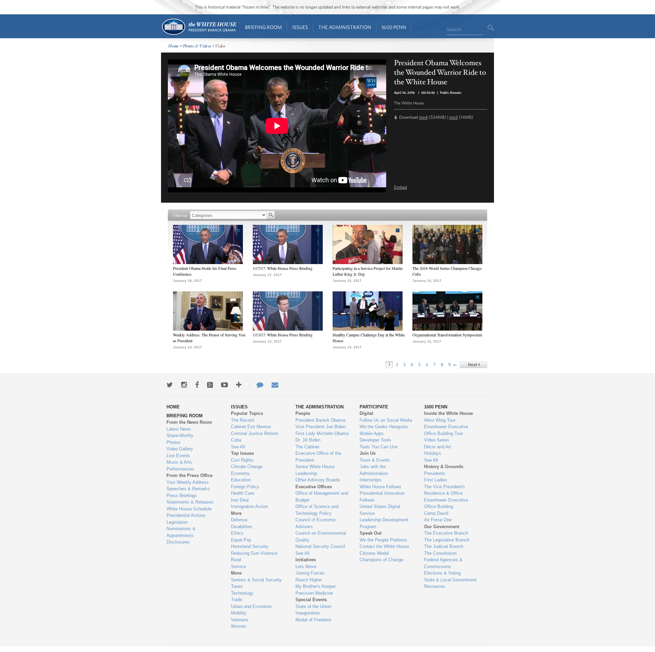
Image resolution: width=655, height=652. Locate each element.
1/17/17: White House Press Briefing (282, 268)
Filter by (180, 215)
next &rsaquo (473, 364)
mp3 (453, 117)
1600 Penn (393, 27)
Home (198, 27)
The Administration (344, 27)
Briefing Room (263, 27)
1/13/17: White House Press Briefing (282, 334)
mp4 (423, 117)
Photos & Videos (197, 46)
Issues (300, 27)
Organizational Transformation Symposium (447, 334)
